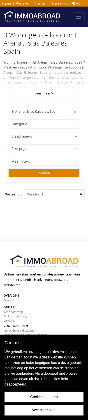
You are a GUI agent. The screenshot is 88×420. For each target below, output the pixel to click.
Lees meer (43, 93)
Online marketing (15, 316)
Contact (8, 300)
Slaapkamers (22, 136)
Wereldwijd (60, 3)
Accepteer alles (44, 410)
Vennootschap (13, 312)
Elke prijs (19, 149)
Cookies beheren (44, 397)
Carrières (9, 321)
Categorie (19, 124)
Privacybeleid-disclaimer (19, 330)
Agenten (40, 3)
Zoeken (44, 173)
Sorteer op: (14, 194)
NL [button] (78, 3)
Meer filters (21, 161)
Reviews (22, 3)
